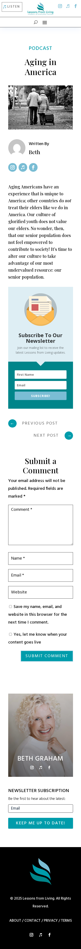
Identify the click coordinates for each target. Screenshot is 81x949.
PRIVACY (51, 921)
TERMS (66, 921)
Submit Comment (46, 656)
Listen (13, 6)
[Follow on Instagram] (60, 6)
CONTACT (32, 921)
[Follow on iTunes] (68, 6)
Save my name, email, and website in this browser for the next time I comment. (37, 614)
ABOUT (15, 921)
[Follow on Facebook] (75, 6)
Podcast (40, 48)
